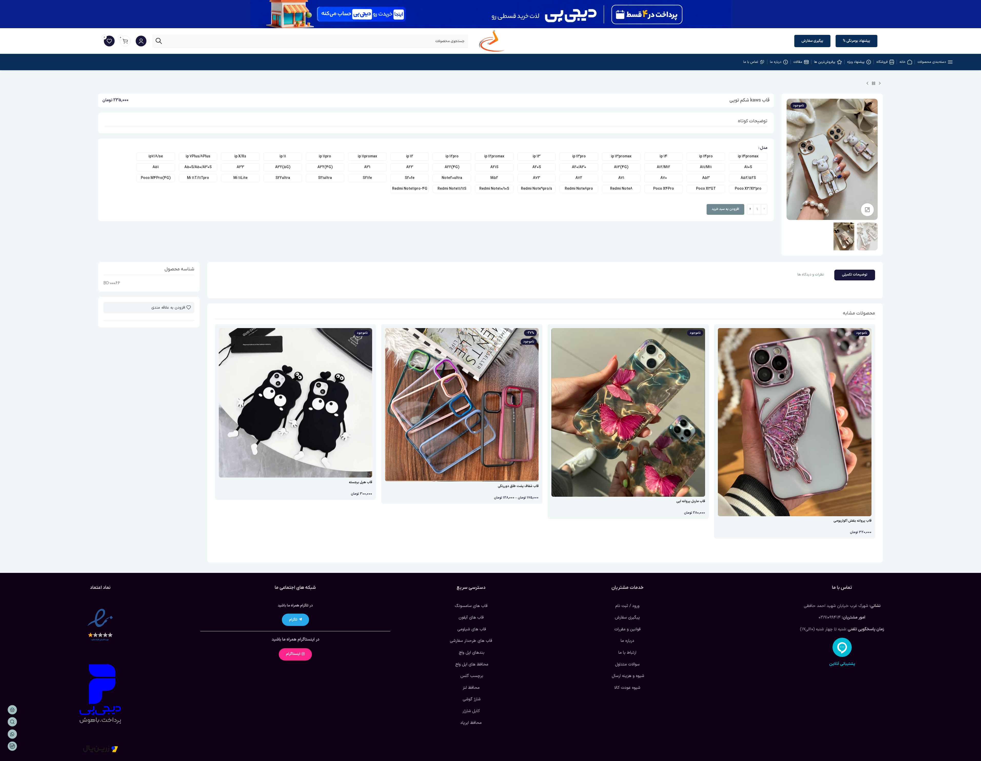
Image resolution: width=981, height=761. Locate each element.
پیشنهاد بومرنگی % (856, 41)
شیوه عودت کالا (627, 688)
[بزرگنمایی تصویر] (867, 209)
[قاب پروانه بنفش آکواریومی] (794, 422)
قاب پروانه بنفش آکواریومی (852, 520)
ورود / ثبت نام (627, 606)
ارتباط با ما (627, 653)
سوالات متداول (627, 664)
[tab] (854, 275)
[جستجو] (159, 41)
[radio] (748, 157)
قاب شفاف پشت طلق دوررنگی (518, 486)
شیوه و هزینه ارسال (627, 676)
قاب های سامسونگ (471, 606)
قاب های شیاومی (471, 629)
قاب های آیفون (471, 617)
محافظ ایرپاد (471, 723)
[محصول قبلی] (880, 83)
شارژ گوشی (471, 699)
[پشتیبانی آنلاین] (842, 647)
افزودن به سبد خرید (725, 209)
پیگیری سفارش (812, 41)
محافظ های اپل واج (471, 664)
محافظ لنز (471, 688)
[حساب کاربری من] (141, 41)
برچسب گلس (471, 676)
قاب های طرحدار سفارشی (471, 641)
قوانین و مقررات (627, 629)
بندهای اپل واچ (471, 653)
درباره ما (627, 641)
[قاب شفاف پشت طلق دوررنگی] (462, 405)
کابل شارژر (471, 711)
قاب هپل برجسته (360, 482)
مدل (763, 148)
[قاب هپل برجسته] (295, 403)
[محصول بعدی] (867, 83)
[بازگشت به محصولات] (873, 83)
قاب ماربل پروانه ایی (690, 501)
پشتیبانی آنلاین (842, 664)
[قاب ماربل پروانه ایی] (628, 412)
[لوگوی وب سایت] (492, 41)
